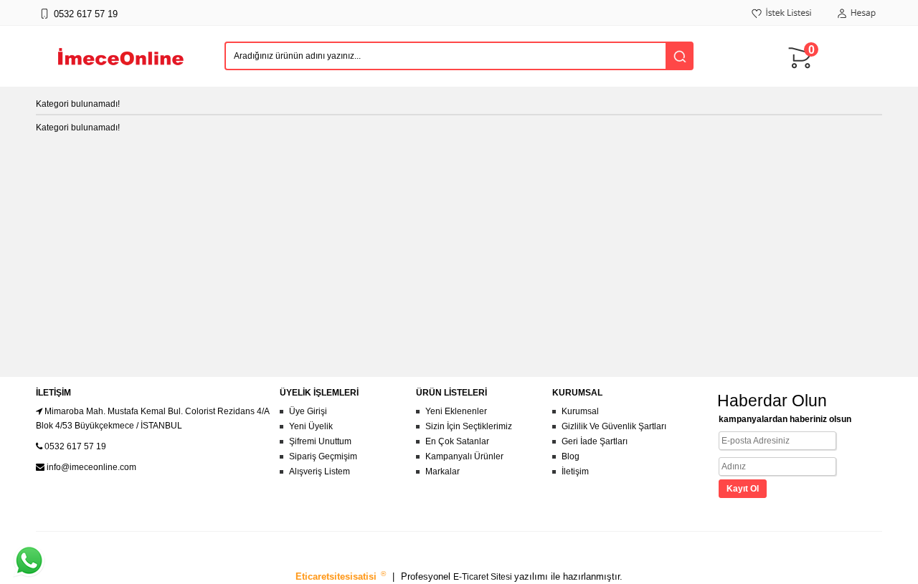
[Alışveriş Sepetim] (803, 75)
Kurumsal (580, 411)
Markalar (442, 471)
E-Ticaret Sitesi (483, 577)
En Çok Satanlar (457, 441)
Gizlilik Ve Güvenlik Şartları (614, 426)
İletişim (575, 471)
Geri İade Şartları (595, 441)
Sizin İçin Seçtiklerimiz (468, 426)
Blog (570, 456)
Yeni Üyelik (311, 426)
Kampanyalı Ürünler (464, 456)
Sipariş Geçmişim (323, 456)
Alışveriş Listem (319, 471)
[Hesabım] (856, 21)
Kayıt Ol (743, 489)
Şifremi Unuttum (320, 441)
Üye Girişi (308, 411)
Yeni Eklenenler (456, 411)
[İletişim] (44, 21)
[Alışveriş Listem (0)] (782, 21)
